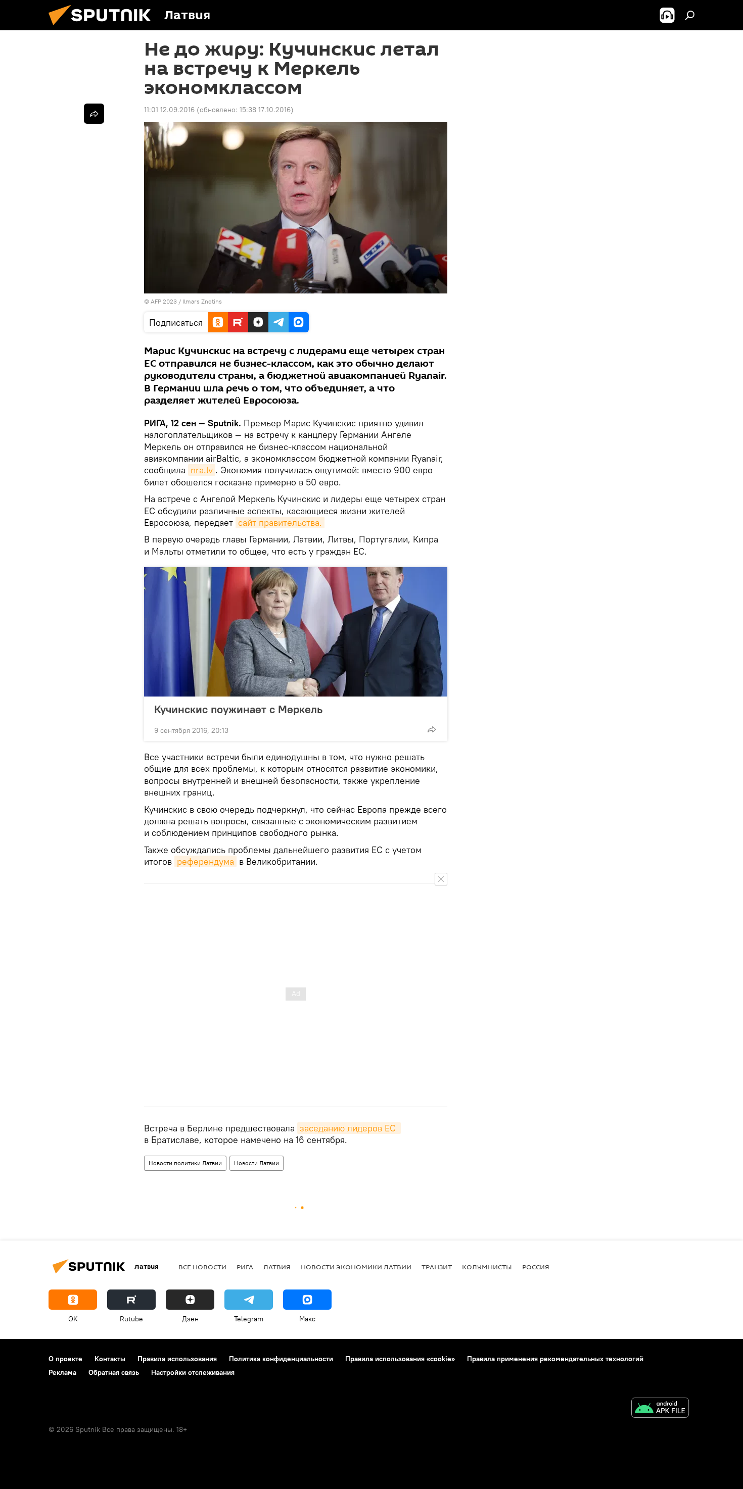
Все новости (202, 1266)
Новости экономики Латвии (356, 1266)
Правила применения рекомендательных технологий (555, 1358)
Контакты (110, 1358)
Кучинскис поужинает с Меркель (238, 709)
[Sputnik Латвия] (103, 27)
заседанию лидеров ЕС (349, 1128)
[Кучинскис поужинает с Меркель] (295, 632)
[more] (432, 729)
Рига (245, 1266)
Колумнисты (487, 1266)
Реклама (62, 1372)
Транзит (437, 1266)
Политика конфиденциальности (281, 1358)
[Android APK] (660, 1409)
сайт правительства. (280, 522)
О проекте (65, 1358)
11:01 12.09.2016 (169, 109)
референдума (205, 861)
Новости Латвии (256, 1163)
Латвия (277, 1266)
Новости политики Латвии (185, 1163)
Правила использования (177, 1358)
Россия (535, 1266)
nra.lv (202, 470)
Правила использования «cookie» (400, 1358)
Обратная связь (113, 1372)
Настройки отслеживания (193, 1372)
